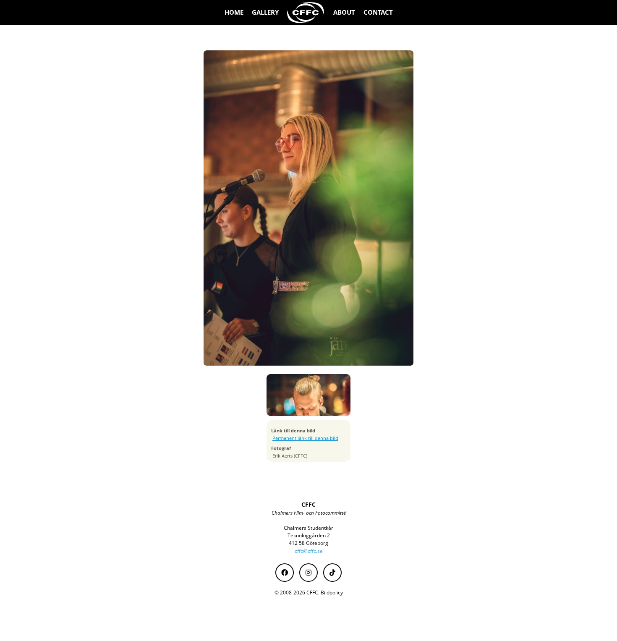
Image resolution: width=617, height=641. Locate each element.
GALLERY (265, 12)
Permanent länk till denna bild (305, 438)
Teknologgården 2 (309, 535)
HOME (234, 12)
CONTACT (378, 12)
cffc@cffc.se (309, 551)
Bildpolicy (332, 592)
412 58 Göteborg (308, 543)
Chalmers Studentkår (308, 527)
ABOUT (344, 12)
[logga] (306, 12)
